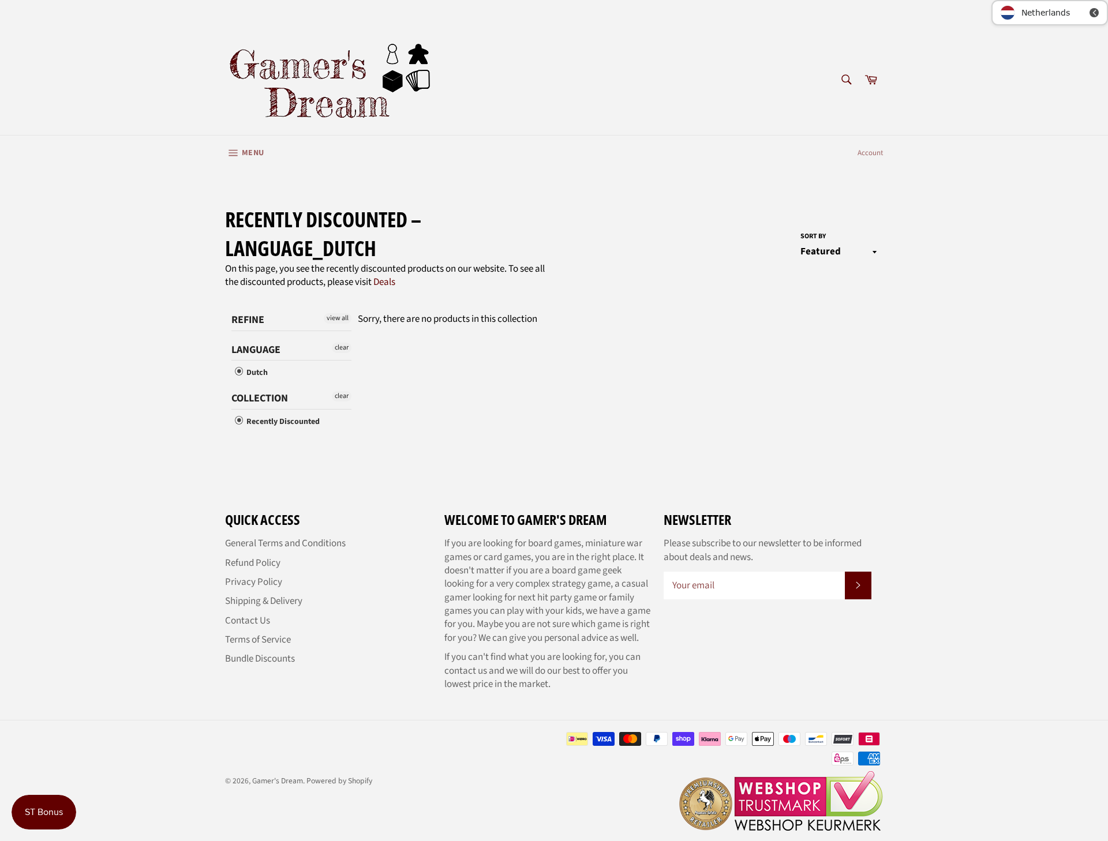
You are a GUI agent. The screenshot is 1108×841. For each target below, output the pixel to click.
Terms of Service (258, 640)
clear (342, 347)
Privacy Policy (253, 582)
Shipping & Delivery (263, 601)
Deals (384, 282)
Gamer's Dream (277, 780)
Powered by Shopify (339, 780)
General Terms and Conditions (285, 543)
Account (870, 153)
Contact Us (247, 621)
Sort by (813, 236)
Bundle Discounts (260, 659)
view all (338, 318)
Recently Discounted (282, 421)
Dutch (256, 372)
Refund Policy (252, 563)
